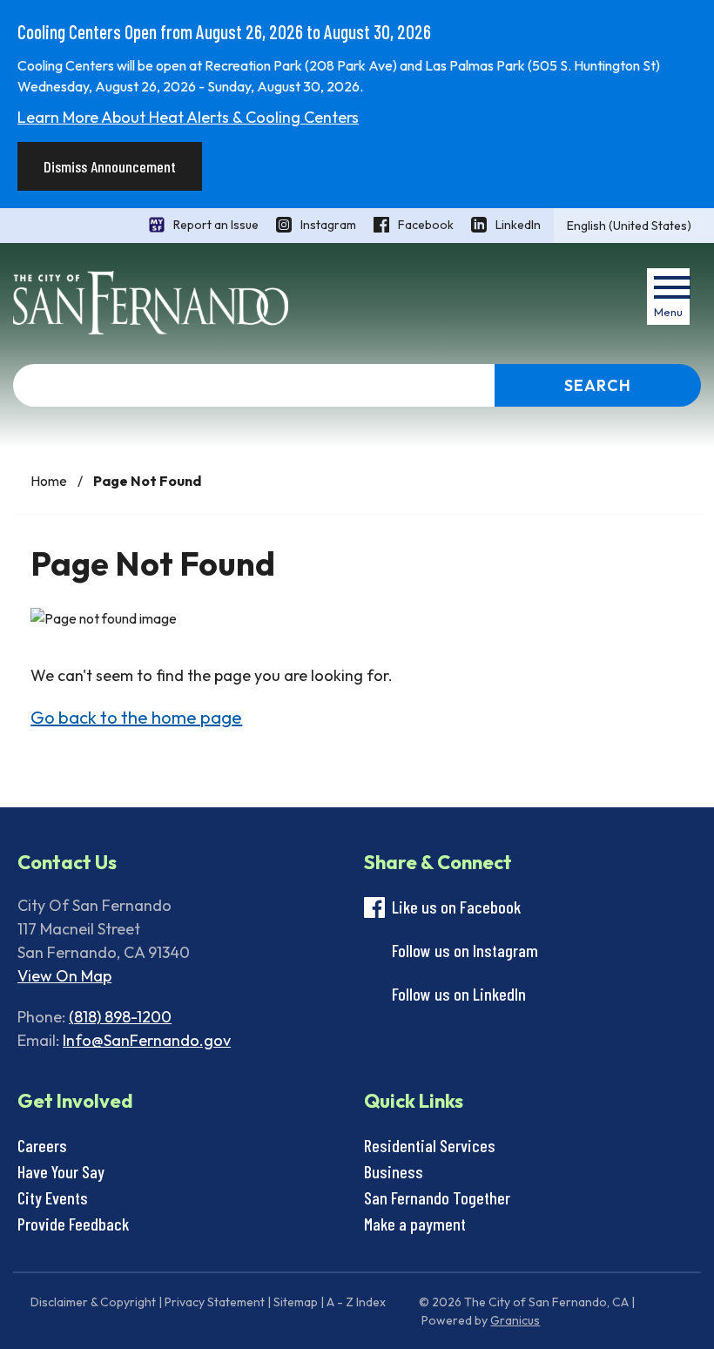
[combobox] (634, 225)
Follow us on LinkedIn (459, 993)
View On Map (64, 976)
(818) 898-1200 (120, 1017)
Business (393, 1171)
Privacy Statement (215, 1302)
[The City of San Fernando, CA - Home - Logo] (150, 302)
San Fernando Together (437, 1197)
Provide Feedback (73, 1223)
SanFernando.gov (167, 1040)
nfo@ (85, 1040)
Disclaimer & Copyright (93, 1302)
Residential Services (429, 1145)
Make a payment (415, 1223)
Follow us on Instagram (465, 950)
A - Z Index (356, 1302)
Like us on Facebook (456, 906)
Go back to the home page (136, 717)
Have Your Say (60, 1171)
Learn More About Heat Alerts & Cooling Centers (188, 117)
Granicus (515, 1320)
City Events (52, 1197)
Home (48, 480)
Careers (42, 1145)
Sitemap (295, 1302)
